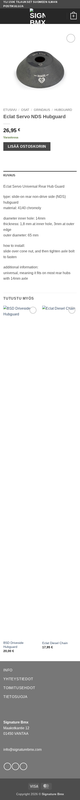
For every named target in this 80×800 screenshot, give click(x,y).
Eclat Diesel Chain (55, 643)
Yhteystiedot (18, 679)
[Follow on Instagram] (15, 766)
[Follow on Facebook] (7, 766)
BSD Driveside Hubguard (13, 645)
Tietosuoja (15, 697)
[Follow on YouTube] (23, 766)
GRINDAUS (42, 110)
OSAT (25, 110)
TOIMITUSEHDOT (19, 688)
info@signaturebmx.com (22, 749)
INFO (7, 670)
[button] (6, 16)
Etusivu (10, 110)
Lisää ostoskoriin (27, 146)
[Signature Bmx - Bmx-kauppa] (37, 16)
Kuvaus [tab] (9, 175)
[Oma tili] (61, 16)
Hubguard (63, 110)
